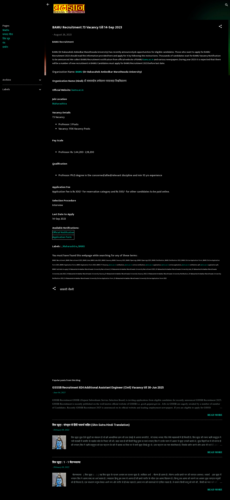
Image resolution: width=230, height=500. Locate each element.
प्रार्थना (5, 47)
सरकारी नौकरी (67, 289)
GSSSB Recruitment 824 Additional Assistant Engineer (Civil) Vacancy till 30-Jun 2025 (108, 387)
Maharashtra (59, 103)
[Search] (226, 5)
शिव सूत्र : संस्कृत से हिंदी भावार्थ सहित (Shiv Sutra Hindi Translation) (91, 424)
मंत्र (4, 43)
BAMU (79, 72)
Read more (214, 415)
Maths (6, 30)
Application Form (62, 237)
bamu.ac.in (148, 59)
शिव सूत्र (6, 39)
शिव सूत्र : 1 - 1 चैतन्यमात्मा (66, 462)
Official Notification (63, 232)
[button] (220, 26)
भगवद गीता (8, 34)
